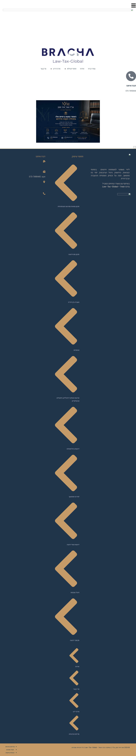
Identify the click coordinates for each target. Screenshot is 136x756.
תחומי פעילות (71, 68)
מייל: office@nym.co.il (35, 166)
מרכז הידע (56, 68)
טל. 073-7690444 (37, 199)
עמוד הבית (91, 68)
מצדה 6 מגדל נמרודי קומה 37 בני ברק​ (30, 188)
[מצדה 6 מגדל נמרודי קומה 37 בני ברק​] (44, 182)
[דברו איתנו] (131, 76)
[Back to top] (134, 147)
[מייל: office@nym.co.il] (44, 161)
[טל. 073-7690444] (44, 193)
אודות (82, 68)
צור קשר (43, 68)
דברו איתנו (131, 85)
